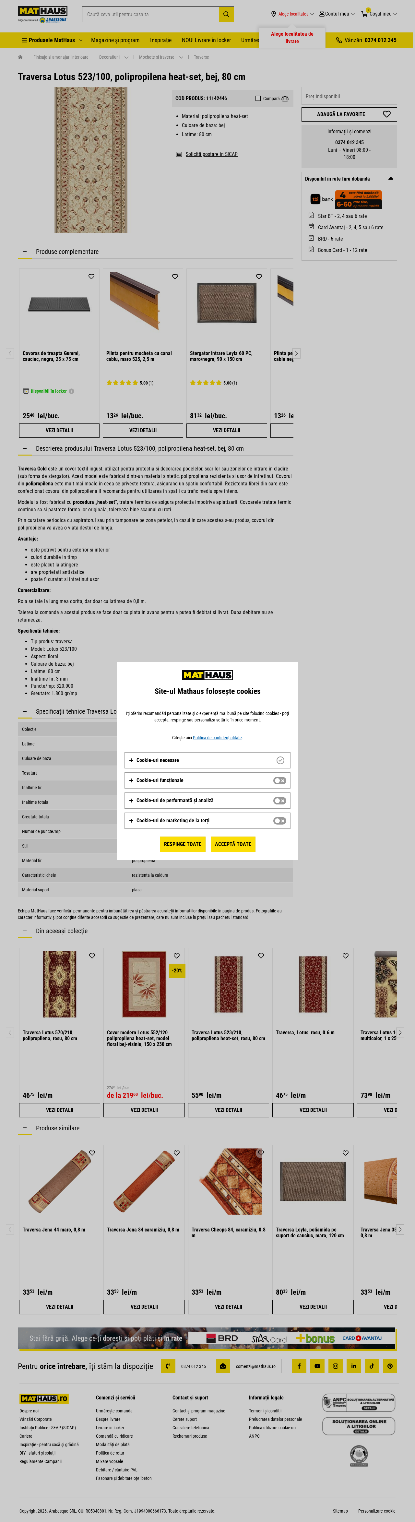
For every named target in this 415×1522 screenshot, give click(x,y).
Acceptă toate (233, 844)
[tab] (207, 760)
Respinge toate (182, 844)
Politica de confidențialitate (217, 737)
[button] (154, 760)
